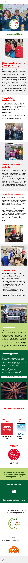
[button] (1, 2)
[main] (14, 34)
